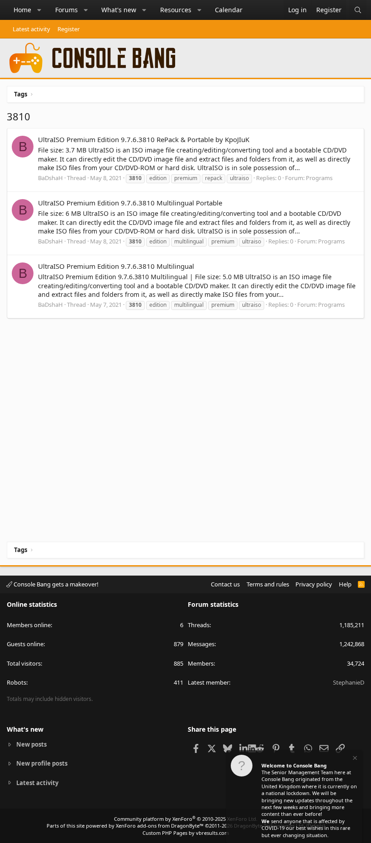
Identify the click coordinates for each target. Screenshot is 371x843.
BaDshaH (50, 178)
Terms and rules (268, 584)
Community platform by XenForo (185, 818)
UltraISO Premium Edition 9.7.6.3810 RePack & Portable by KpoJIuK (143, 139)
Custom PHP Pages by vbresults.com (186, 832)
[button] (39, 10)
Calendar (229, 9)
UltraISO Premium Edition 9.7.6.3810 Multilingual (116, 266)
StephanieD (348, 682)
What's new (118, 9)
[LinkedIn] (244, 748)
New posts (31, 744)
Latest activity (31, 29)
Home (22, 9)
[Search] (357, 10)
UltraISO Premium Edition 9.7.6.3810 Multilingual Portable (130, 202)
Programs (319, 178)
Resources (175, 9)
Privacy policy (313, 584)
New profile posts (41, 763)
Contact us (225, 584)
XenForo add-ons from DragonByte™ (160, 825)
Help (345, 584)
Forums (66, 9)
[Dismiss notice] (354, 759)
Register (68, 29)
